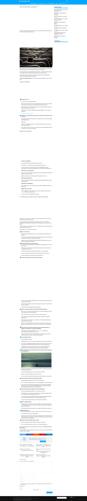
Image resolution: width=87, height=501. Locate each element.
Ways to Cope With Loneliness (27, 113)
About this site (18, 499)
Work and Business (51, 3)
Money (57, 3)
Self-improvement (33, 3)
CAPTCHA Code (36, 489)
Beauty (45, 3)
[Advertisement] (34, 19)
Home (14, 499)
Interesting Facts (62, 3)
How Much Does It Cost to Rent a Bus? (61, 30)
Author (22, 499)
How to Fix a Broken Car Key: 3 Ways (61, 25)
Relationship (40, 3)
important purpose (38, 330)
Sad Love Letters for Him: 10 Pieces (60, 16)
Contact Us (29, 499)
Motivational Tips (25, 1)
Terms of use (25, 499)
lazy (26, 165)
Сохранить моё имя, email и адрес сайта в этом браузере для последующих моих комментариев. (35, 484)
